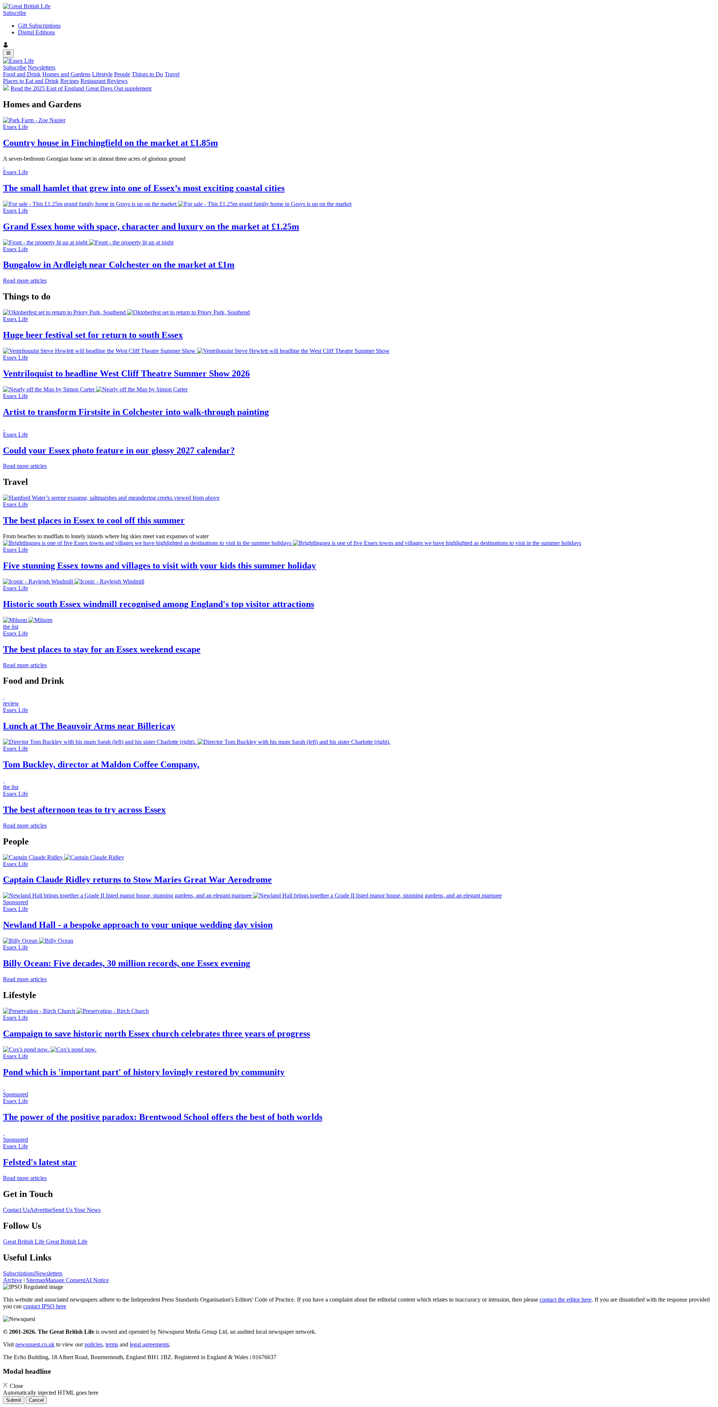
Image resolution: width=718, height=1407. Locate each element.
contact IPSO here (44, 1306)
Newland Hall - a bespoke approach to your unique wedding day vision (138, 925)
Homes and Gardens (66, 74)
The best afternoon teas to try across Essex (84, 810)
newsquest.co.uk (35, 1344)
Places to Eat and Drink (31, 81)
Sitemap (35, 1280)
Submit (13, 1400)
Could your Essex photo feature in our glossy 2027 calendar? (119, 450)
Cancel (36, 1400)
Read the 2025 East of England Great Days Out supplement (80, 88)
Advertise (41, 1210)
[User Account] (359, 45)
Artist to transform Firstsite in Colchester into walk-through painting (136, 412)
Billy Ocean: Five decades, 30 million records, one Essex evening (126, 963)
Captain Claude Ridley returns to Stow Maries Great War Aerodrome (137, 879)
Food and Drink (22, 74)
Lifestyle (102, 74)
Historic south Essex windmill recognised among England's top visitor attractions (158, 604)
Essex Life (15, 127)
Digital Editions (36, 32)
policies (93, 1344)
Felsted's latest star (40, 1162)
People (122, 74)
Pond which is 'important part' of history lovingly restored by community (144, 1072)
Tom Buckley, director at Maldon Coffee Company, (101, 764)
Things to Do (147, 74)
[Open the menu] (8, 53)
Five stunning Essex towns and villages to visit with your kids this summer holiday (159, 565)
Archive (12, 1280)
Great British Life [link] (24, 1241)
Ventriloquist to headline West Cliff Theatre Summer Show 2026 (126, 373)
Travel (172, 74)
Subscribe (14, 13)
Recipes (69, 81)
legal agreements (149, 1344)
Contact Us (16, 1210)
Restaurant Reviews (104, 81)
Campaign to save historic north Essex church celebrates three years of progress (156, 1033)
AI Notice (97, 1280)
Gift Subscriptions (39, 25)
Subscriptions (19, 1273)
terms (111, 1344)
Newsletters (41, 67)
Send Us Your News (76, 1210)
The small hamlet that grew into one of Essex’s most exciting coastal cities (144, 188)
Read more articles (25, 280)
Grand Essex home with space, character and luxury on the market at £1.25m (151, 226)
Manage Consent (65, 1280)
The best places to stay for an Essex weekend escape (101, 649)
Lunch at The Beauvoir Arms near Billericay (89, 726)
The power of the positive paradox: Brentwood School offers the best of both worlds (162, 1117)
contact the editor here (566, 1299)
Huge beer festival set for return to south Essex (93, 335)
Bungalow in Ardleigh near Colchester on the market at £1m (118, 265)
